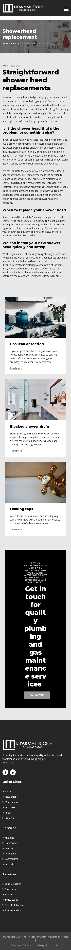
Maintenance (9, 43)
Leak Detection (13, 883)
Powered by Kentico (58, 936)
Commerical (11, 858)
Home (8, 791)
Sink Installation (13, 910)
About (8, 812)
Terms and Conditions (22, 945)
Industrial (10, 864)
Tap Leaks (10, 894)
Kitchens (9, 837)
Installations (11, 796)
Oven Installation (14, 905)
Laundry (9, 848)
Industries (10, 807)
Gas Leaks (10, 889)
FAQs (57, 945)
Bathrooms (11, 843)
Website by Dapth (37, 936)
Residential (10, 853)
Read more (16, 368)
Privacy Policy (44, 945)
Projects (9, 817)
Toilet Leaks (11, 899)
